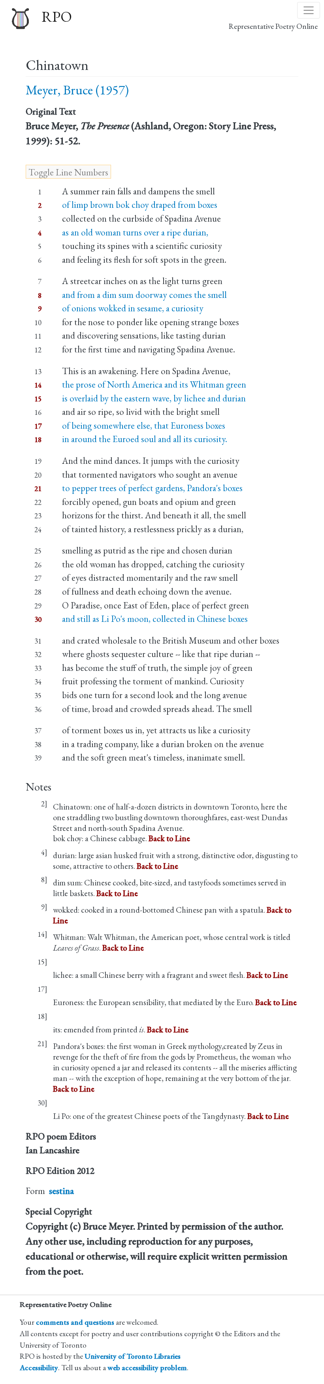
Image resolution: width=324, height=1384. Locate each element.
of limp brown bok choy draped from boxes (139, 205)
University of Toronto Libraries (133, 1356)
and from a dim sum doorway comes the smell (144, 295)
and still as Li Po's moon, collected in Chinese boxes (155, 619)
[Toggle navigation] (308, 10)
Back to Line (169, 838)
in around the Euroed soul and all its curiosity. (144, 439)
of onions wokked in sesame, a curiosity (132, 308)
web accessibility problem (147, 1368)
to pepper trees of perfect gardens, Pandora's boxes (152, 488)
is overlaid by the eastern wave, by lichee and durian (154, 398)
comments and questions (75, 1322)
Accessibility (39, 1368)
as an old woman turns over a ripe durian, (135, 232)
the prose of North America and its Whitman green (154, 384)
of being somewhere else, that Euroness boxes (143, 425)
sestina (61, 1191)
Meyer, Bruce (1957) (77, 89)
